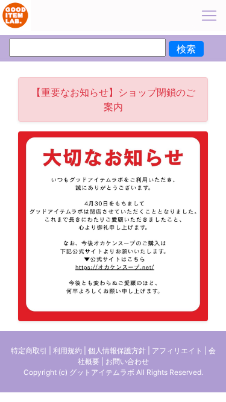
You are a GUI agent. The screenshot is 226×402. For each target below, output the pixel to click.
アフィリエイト (177, 350)
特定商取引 (29, 350)
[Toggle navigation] (209, 16)
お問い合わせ (127, 361)
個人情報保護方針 (117, 350)
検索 (186, 49)
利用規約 (67, 350)
